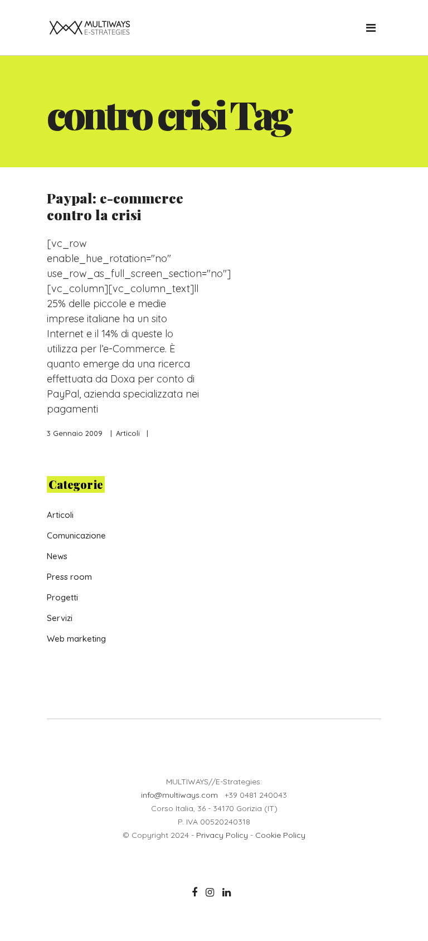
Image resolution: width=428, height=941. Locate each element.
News (57, 556)
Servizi (59, 618)
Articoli (128, 433)
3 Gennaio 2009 (75, 433)
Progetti (62, 597)
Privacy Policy (222, 835)
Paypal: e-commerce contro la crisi (115, 206)
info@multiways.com (179, 795)
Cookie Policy (280, 835)
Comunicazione (76, 535)
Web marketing (76, 638)
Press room (69, 576)
